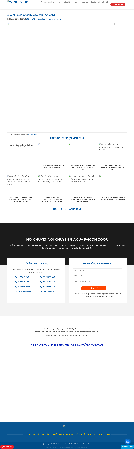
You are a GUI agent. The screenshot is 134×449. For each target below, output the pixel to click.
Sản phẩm (68, 2)
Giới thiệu (56, 2)
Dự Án (77, 2)
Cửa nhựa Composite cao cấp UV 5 (51, 19)
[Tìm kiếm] (107, 2)
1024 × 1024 (31, 19)
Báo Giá (85, 2)
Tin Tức (93, 2)
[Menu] (43, 7)
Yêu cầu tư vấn (128, 447)
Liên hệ (101, 2)
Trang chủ (47, 2)
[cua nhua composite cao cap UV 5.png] (61, 76)
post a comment (32, 134)
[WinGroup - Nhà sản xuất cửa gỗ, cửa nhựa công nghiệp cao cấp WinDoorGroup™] (22, 4)
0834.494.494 (7, 447)
